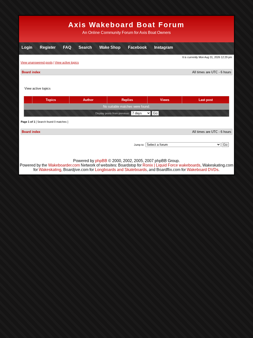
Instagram (163, 47)
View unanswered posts (37, 62)
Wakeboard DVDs (202, 170)
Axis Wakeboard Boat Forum (126, 25)
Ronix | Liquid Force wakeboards (171, 165)
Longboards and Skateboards (121, 170)
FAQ (67, 47)
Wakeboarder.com (64, 165)
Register (48, 47)
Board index (31, 72)
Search (85, 47)
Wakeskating (50, 170)
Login (26, 47)
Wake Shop (110, 47)
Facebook (137, 47)
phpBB (101, 161)
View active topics (67, 62)
